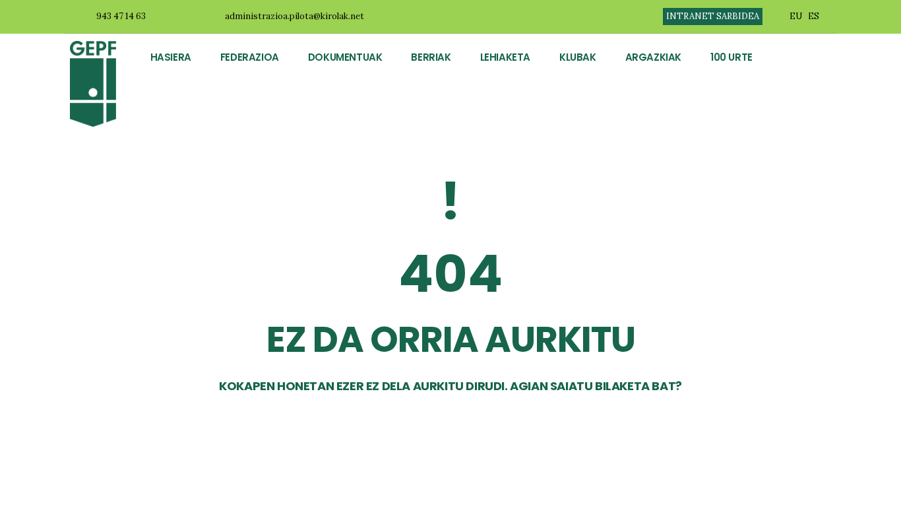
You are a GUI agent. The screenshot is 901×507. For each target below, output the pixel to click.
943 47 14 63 (121, 16)
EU (796, 16)
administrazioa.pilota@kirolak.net (294, 16)
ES (813, 16)
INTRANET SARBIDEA (712, 16)
